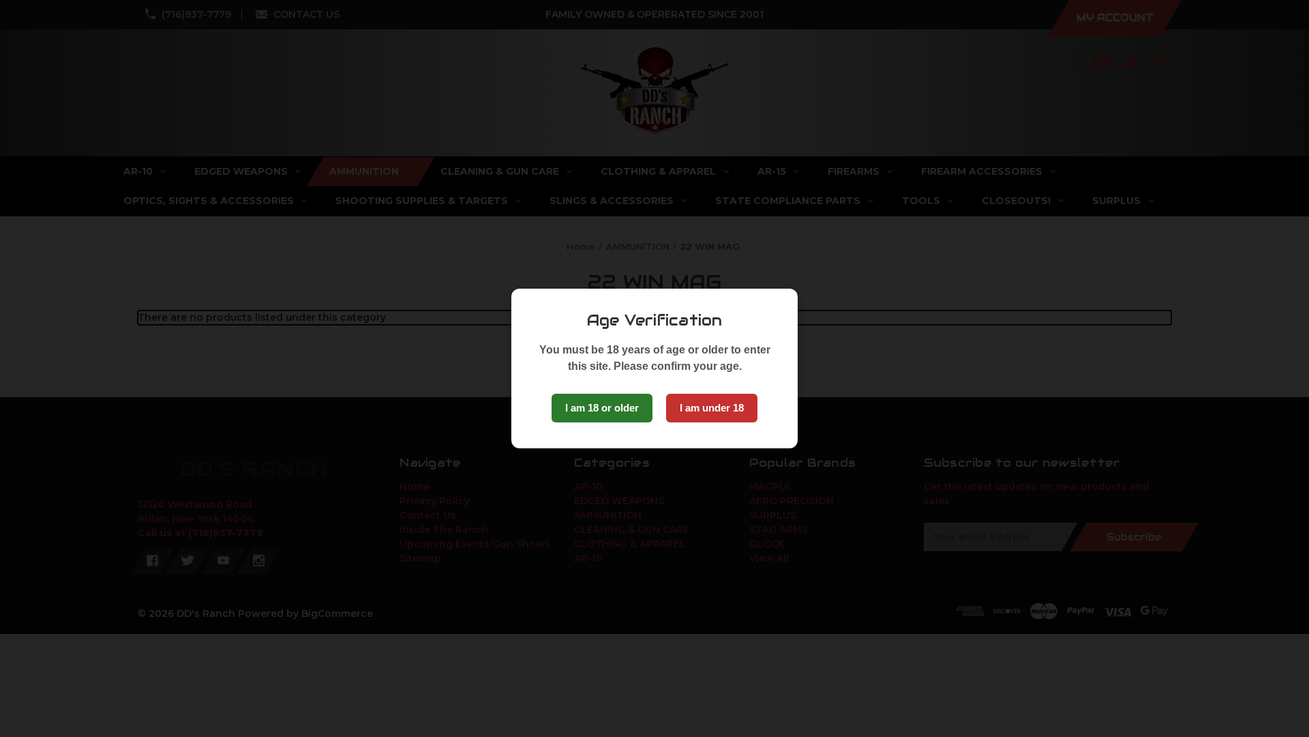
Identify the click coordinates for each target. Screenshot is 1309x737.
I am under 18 (712, 408)
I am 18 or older (602, 408)
